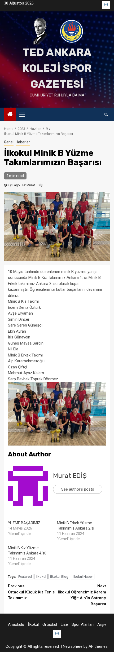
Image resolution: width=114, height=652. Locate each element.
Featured (25, 577)
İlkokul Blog (59, 577)
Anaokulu (16, 624)
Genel (9, 142)
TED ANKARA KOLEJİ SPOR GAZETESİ (57, 68)
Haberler (23, 142)
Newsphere (72, 646)
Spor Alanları (83, 624)
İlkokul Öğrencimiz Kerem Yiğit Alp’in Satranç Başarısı (82, 595)
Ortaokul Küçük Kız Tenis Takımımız (31, 592)
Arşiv (101, 624)
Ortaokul (49, 624)
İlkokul (41, 577)
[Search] (106, 114)
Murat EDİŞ (34, 185)
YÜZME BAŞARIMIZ (24, 523)
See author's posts (77, 489)
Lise (64, 624)
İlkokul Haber (82, 577)
